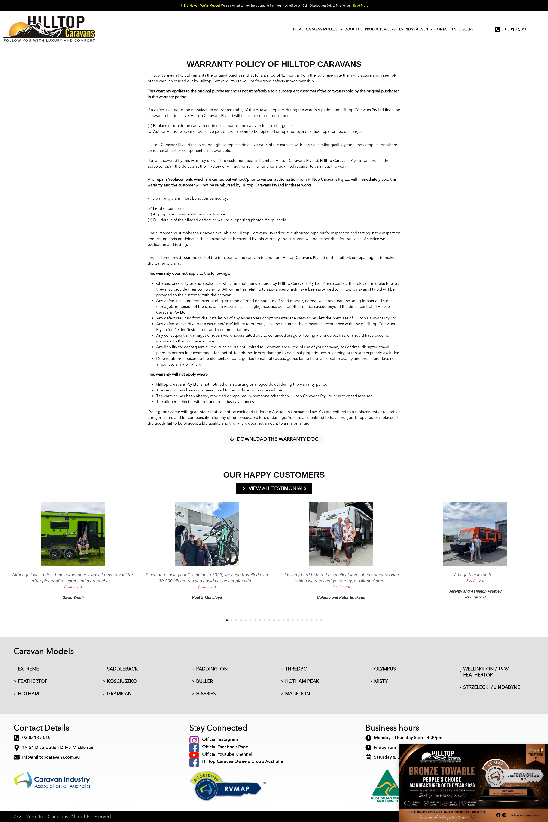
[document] (274, 411)
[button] (542, 750)
